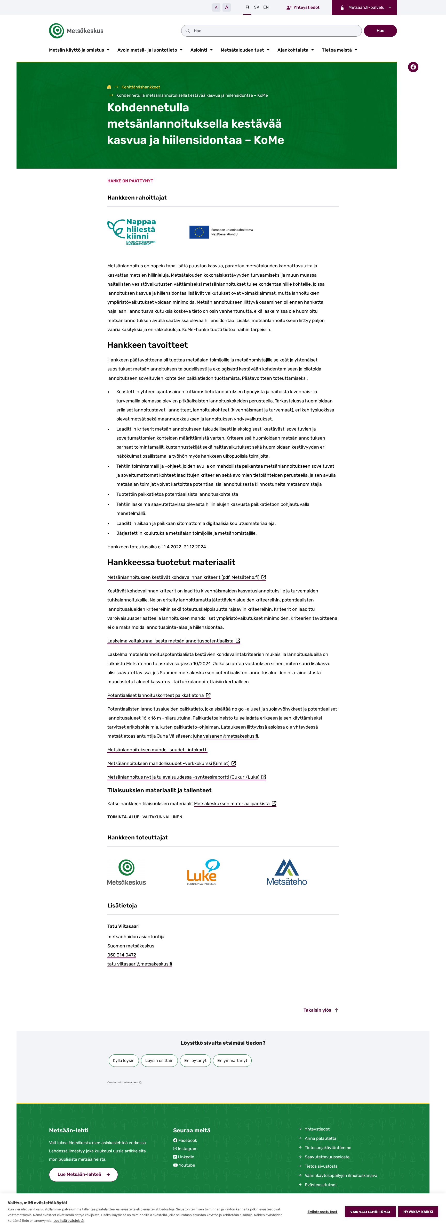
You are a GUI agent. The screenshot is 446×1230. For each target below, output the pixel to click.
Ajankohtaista (292, 50)
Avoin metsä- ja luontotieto (147, 50)
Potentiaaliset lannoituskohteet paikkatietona (159, 696)
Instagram (187, 1148)
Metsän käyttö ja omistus (76, 50)
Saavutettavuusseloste (326, 1156)
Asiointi (198, 50)
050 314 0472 (121, 954)
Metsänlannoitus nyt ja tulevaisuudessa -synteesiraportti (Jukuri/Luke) (186, 777)
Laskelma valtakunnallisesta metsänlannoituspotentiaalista (173, 641)
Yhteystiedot (306, 7)
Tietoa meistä (337, 50)
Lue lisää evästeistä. (68, 1221)
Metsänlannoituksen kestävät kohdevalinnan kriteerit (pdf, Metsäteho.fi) (186, 578)
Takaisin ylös (318, 1010)
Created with (122, 1082)
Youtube (187, 1165)
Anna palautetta (320, 1138)
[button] (124, 1060)
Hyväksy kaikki (418, 1212)
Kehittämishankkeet (141, 87)
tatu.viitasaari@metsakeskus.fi (139, 964)
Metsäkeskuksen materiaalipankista (235, 804)
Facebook (187, 1140)
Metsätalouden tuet (242, 50)
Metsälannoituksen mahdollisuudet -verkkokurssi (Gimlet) (171, 764)
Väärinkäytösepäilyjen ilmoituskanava (340, 1175)
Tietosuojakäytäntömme (327, 1147)
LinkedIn (186, 1156)
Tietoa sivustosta (321, 1166)
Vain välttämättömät (370, 1212)
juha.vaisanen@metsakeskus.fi (225, 736)
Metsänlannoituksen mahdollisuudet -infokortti (157, 749)
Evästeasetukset (322, 1212)
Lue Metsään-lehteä (88, 1174)
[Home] (109, 87)
